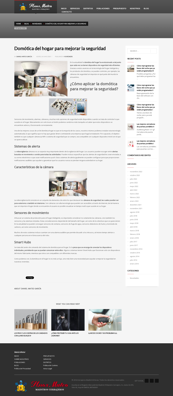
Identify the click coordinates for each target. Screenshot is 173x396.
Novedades (68, 56)
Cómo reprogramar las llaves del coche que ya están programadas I (146, 107)
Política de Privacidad (22, 368)
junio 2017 (134, 245)
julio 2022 (133, 179)
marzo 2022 (134, 194)
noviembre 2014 (136, 249)
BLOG (16, 365)
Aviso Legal (47, 368)
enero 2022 (134, 201)
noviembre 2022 (136, 171)
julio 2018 (133, 216)
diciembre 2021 (135, 205)
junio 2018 (134, 219)
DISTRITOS (47, 362)
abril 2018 (133, 227)
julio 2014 (133, 260)
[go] (154, 51)
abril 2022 (133, 190)
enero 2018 (134, 238)
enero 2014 (134, 264)
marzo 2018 (134, 230)
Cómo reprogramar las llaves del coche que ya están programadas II (146, 87)
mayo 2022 (134, 186)
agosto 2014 (134, 256)
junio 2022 (134, 182)
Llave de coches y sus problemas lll (102, 333)
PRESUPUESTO (49, 356)
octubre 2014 (135, 253)
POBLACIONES (19, 362)
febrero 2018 (135, 234)
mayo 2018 (134, 223)
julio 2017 (133, 241)
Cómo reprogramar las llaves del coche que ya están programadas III (146, 68)
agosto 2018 (134, 212)
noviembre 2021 (136, 208)
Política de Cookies (50, 365)
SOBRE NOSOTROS (21, 359)
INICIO (16, 356)
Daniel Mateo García (24, 56)
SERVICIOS (47, 359)
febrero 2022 (135, 197)
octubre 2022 (135, 175)
